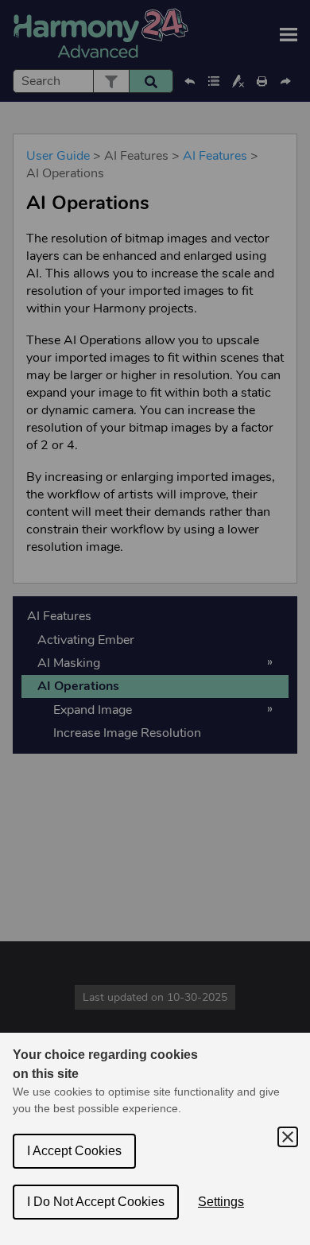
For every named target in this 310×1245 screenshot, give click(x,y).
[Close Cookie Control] (287, 1136)
